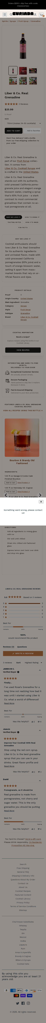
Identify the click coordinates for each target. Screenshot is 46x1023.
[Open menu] (5, 15)
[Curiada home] (23, 13)
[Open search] (11, 15)
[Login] (35, 14)
